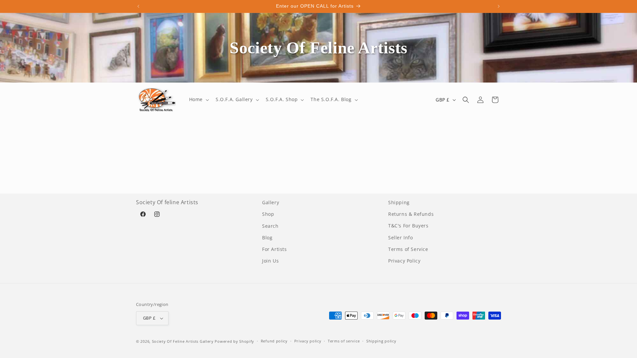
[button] (198, 99)
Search (270, 225)
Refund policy (274, 340)
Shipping (399, 202)
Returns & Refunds (411, 214)
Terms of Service (408, 249)
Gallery (270, 202)
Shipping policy (381, 340)
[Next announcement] (498, 6)
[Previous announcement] (138, 6)
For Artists (274, 249)
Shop (268, 214)
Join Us (270, 261)
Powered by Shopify (234, 341)
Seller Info (400, 237)
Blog (267, 237)
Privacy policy (307, 340)
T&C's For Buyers (408, 225)
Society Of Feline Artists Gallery (183, 341)
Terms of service (344, 340)
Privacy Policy (404, 261)
